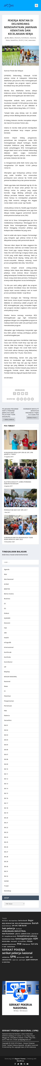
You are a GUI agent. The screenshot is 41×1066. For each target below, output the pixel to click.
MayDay (7, 672)
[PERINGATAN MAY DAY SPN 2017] (20, 498)
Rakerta (7, 715)
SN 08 (6, 759)
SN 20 (6, 818)
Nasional (33, 38)
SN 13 (6, 784)
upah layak (22, 960)
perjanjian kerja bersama (9, 944)
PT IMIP (4, 946)
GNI (5, 633)
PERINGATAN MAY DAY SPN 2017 (15, 510)
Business (7, 599)
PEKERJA (29, 941)
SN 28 (6, 857)
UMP (31, 957)
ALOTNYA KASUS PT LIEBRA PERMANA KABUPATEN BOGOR (17, 483)
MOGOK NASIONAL (10, 677)
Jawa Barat (34, 934)
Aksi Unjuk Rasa (13, 920)
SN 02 (6, 730)
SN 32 (6, 876)
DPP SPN (15, 926)
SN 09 (21, 40)
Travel (6, 886)
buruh (35, 923)
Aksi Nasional (8, 579)
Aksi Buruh (5, 920)
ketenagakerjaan (23, 938)
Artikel (6, 584)
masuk (12, 555)
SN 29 (6, 861)
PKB (5, 711)
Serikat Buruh (11, 946)
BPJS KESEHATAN (8, 923)
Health (6, 638)
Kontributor (25, 38)
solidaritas (5, 957)
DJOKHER (7, 618)
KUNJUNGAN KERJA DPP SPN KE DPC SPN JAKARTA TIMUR (18, 453)
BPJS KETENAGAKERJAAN (23, 923)
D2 (5, 608)
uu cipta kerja (6, 962)
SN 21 (6, 823)
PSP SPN (34, 944)
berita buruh (22, 920)
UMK (27, 957)
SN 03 (6, 735)
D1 (5, 603)
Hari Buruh (19, 928)
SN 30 (6, 866)
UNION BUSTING (6, 960)
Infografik (7, 642)
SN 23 (6, 832)
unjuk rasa (15, 960)
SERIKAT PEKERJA (13, 949)
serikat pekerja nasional (17, 953)
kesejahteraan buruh (10, 936)
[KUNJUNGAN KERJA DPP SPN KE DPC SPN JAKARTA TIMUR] (20, 440)
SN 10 (6, 769)
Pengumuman (9, 701)
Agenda (6, 569)
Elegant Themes (20, 1059)
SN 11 (6, 774)
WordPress (20, 1061)
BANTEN (7, 589)
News (8, 40)
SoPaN (6, 881)
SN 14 (6, 788)
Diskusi (6, 613)
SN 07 (6, 754)
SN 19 (6, 813)
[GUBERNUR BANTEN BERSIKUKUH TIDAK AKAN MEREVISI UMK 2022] (20, 525)
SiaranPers (14, 40)
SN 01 (6, 725)
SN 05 (6, 745)
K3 (3, 936)
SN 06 (6, 750)
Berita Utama (9, 594)
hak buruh (23, 925)
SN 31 (6, 871)
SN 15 (6, 793)
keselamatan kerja (8, 939)
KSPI (35, 938)
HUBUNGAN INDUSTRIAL (14, 931)
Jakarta (17, 934)
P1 (5, 691)
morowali (14, 941)
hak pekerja (8, 928)
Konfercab (7, 652)
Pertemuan (8, 706)
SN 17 (6, 803)
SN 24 (6, 837)
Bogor (30, 920)
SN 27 (6, 852)
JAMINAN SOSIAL (26, 934)
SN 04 (6, 740)
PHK (19, 944)
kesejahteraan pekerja (27, 936)
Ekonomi (17, 38)
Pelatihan (7, 696)
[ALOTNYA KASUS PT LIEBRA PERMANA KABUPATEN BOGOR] (20, 469)
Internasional (8, 647)
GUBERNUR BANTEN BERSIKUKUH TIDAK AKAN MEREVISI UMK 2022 (18, 538)
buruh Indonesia (6, 925)
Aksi (5, 574)
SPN (13, 957)
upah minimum (32, 960)
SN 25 (6, 842)
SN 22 (6, 827)
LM (5, 667)
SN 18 (6, 808)
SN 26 (6, 847)
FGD (5, 628)
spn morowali (21, 957)
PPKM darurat (26, 944)
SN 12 (6, 779)
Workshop (7, 891)
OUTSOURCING (22, 941)
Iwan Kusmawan (8, 934)
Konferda (7, 657)
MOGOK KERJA (6, 941)
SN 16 (6, 798)
